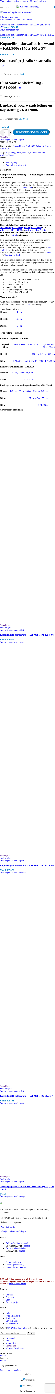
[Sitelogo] (27, 6)
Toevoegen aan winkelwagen (31, 132)
